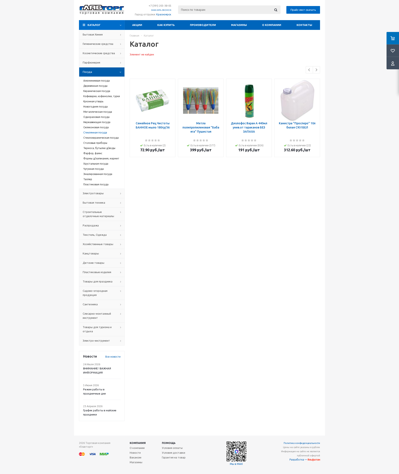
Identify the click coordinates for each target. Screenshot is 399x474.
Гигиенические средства (98, 43)
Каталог (94, 24)
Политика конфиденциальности (302, 443)
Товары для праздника (97, 281)
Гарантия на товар (174, 457)
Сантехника (90, 304)
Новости (135, 452)
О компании (271, 24)
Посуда (87, 71)
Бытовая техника (94, 202)
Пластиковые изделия (97, 272)
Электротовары (93, 193)
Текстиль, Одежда (95, 234)
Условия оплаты (172, 447)
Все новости (113, 356)
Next (316, 69)
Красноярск (163, 14)
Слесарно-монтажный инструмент (97, 315)
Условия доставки (173, 452)
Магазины (239, 24)
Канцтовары (91, 253)
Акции (137, 24)
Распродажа (91, 225)
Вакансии (135, 457)
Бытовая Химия (93, 34)
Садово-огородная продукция (95, 292)
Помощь (169, 442)
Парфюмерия (91, 62)
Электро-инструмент (96, 340)
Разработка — (298, 459)
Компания (138, 442)
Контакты (304, 24)
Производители (203, 24)
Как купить (166, 24)
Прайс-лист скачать (303, 9)
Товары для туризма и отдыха (97, 329)
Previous (309, 69)
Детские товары (93, 262)
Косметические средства (99, 53)
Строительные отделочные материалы (98, 213)
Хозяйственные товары (98, 244)
